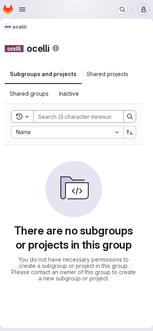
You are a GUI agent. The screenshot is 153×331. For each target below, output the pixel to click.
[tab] (43, 74)
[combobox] (67, 132)
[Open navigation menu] (22, 9)
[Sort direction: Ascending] (130, 132)
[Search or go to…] (122, 9)
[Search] (130, 116)
